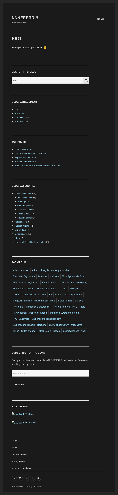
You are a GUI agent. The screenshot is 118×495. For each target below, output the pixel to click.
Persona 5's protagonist (38, 306)
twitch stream (28, 331)
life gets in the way (22, 300)
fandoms (42, 276)
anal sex (25, 270)
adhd (15, 270)
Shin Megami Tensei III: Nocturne (29, 324)
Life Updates (20, 229)
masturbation (41, 300)
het (50, 294)
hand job (27, 294)
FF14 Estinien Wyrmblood (26, 282)
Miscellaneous (21, 233)
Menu (100, 19)
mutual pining (65, 300)
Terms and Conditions (22, 468)
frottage (74, 288)
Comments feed (22, 117)
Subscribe (19, 384)
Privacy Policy (18, 461)
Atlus (34, 270)
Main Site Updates (25, 209)
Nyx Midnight (35, 486)
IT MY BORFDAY (24, 149)
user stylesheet (71, 331)
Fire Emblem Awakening (74, 282)
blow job (44, 270)
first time (63, 288)
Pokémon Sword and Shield (64, 312)
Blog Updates (23, 201)
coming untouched (60, 270)
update (56, 331)
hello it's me (40, 294)
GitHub (16, 294)
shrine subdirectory (59, 324)
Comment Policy (19, 454)
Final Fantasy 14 (50, 282)
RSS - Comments (30, 422)
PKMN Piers (78, 306)
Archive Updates (25, 197)
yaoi (83, 331)
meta (52, 300)
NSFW (18, 237)
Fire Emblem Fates (46, 288)
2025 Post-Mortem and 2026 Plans (30, 153)
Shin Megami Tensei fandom (46, 318)
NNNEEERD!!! (25, 18)
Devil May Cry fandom (24, 276)
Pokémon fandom (38, 312)
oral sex (79, 300)
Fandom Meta (21, 221)
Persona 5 (18, 306)
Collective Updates (23, 193)
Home (14, 440)
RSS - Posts (28, 413)
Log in (18, 109)
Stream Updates (24, 217)
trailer (16, 331)
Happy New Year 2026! (25, 157)
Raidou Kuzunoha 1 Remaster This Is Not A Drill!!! (38, 165)
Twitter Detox (44, 331)
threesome (76, 324)
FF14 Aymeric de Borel (73, 276)
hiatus (58, 294)
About (14, 447)
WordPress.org (21, 121)
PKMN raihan (20, 312)
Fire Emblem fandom (23, 288)
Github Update (24, 205)
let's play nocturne (73, 294)
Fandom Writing (22, 225)
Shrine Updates (24, 213)
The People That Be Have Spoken (30, 241)
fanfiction (54, 276)
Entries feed (20, 113)
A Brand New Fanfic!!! (25, 161)
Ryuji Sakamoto (21, 318)
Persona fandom (61, 306)
